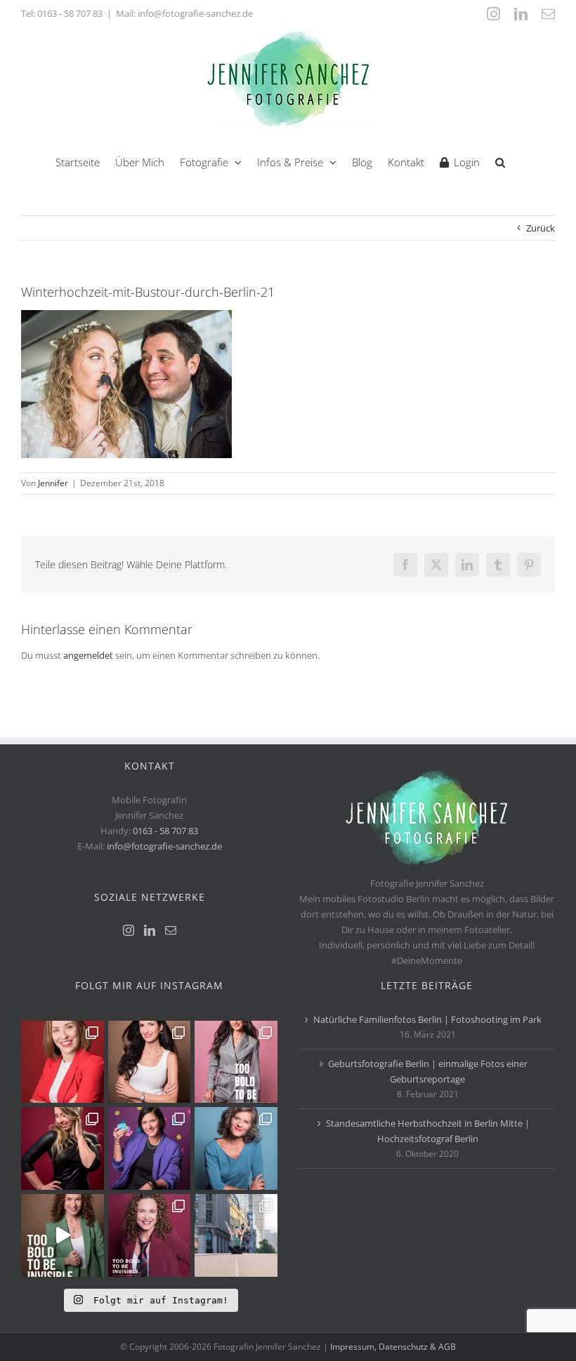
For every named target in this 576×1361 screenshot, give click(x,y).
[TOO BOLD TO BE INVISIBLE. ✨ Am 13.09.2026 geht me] (149, 1235)
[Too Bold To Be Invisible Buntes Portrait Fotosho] (62, 1235)
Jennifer (53, 483)
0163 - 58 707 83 (70, 13)
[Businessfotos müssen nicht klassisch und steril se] (149, 1148)
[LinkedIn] (149, 930)
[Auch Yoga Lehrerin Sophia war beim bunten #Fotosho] (236, 1148)
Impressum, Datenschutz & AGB (393, 1347)
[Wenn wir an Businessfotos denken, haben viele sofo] (236, 1235)
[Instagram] (128, 930)
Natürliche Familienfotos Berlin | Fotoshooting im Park (427, 1019)
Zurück (540, 228)
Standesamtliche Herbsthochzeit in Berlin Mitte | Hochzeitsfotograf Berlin (428, 1131)
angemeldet (88, 655)
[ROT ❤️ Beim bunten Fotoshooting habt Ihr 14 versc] (62, 1148)
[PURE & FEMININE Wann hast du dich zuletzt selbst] (149, 1062)
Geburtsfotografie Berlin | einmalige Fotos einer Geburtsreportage (428, 1071)
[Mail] (170, 930)
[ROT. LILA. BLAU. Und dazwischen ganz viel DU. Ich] (62, 1062)
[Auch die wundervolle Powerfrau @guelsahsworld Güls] (236, 1062)
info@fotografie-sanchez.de (164, 846)
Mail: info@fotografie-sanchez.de (184, 13)
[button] (500, 161)
